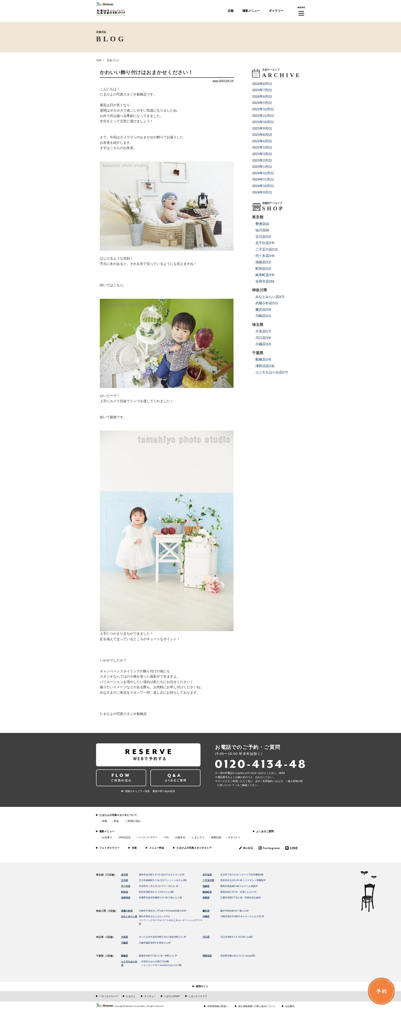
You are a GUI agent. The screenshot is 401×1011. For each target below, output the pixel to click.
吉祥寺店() (264, 281)
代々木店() (264, 256)
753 (166, 837)
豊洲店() (262, 224)
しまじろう (198, 837)
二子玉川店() (266, 249)
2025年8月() (262, 134)
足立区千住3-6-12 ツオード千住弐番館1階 (241, 875)
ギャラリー (276, 10)
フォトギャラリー (109, 848)
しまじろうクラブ (198, 996)
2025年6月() (262, 141)
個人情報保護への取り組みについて (256, 1006)
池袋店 (206, 886)
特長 (104, 821)
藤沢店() (263, 309)
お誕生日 (180, 837)
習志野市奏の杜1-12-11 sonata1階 (237, 956)
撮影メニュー (251, 10)
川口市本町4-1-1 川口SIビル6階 (236, 937)
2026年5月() (262, 102)
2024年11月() (263, 179)
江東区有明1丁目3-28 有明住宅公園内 (240, 898)
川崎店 (206, 916)
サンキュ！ (150, 996)
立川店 (124, 880)
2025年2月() (262, 160)
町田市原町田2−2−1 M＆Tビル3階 (156, 892)
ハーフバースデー (147, 837)
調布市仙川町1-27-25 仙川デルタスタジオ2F (161, 875)
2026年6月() (262, 96)
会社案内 (289, 1006)
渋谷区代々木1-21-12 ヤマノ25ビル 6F (158, 886)
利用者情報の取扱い (217, 1006)
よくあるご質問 (265, 831)
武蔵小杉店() (266, 303)
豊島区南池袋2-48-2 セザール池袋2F (239, 886)
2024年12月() (263, 173)
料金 (116, 821)
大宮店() (263, 331)
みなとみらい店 (129, 916)
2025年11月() (263, 115)
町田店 (124, 892)
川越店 (124, 943)
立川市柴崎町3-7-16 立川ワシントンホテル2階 (163, 880)
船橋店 (124, 956)
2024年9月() (262, 192)
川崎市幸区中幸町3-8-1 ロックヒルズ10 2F (242, 916)
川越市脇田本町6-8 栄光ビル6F (155, 943)
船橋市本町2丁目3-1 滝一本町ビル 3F (158, 956)
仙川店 (124, 875)
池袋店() (263, 262)
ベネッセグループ (108, 996)
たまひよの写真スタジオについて (118, 815)
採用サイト (202, 986)
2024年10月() (263, 186)
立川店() (263, 236)
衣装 (134, 848)
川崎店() (263, 316)
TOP (98, 60)
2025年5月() (262, 147)
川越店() (263, 344)
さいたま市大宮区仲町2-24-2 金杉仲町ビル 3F (162, 937)
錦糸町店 (207, 892)
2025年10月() (263, 122)
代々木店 (125, 886)
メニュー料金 (156, 848)
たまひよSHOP (172, 996)
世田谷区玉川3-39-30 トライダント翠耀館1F (243, 880)
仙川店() (262, 230)
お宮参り (107, 837)
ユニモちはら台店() (271, 372)
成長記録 (216, 837)
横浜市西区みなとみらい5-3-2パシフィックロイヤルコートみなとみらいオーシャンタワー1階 (170, 920)
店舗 (230, 10)
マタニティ (234, 837)
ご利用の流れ (133, 821)
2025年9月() (262, 128)
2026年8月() (262, 83)
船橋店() (263, 359)
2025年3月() (262, 154)
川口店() (263, 338)
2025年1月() (262, 166)
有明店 (206, 898)
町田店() (263, 268)
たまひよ (130, 996)
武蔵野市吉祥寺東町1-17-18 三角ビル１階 (160, 898)
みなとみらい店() (269, 297)
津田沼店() (264, 366)
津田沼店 (207, 956)
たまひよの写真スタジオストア (194, 848)
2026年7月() (262, 90)
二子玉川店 (208, 880)
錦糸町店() (264, 275)
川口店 (206, 937)
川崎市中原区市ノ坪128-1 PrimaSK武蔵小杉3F (162, 911)
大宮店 (124, 937)
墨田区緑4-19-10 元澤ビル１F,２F (238, 892)
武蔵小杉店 (127, 911)
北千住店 (207, 875)
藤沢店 (206, 911)
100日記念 (125, 837)
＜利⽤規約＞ (267, 781)
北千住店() (264, 243)
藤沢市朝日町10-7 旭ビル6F (234, 911)
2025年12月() (263, 109)
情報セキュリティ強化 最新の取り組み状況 (150, 791)
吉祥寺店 (125, 898)
